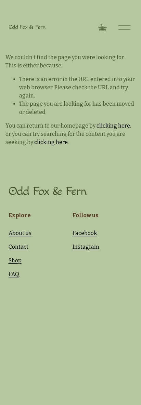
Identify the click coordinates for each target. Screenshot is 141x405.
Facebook (85, 233)
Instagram (86, 247)
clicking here (113, 125)
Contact (18, 247)
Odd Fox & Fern (27, 27)
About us (20, 233)
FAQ (14, 274)
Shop (15, 260)
